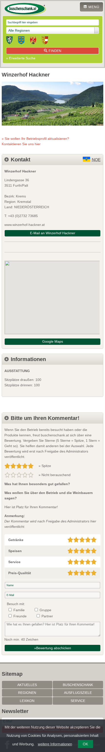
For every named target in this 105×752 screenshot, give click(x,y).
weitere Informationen (55, 744)
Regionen (27, 693)
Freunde (20, 616)
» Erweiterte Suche (20, 58)
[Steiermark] (9, 41)
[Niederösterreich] (21, 41)
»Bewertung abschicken (52, 648)
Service (78, 701)
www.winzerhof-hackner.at (24, 225)
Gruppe (45, 610)
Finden (55, 51)
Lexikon (27, 701)
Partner (47, 616)
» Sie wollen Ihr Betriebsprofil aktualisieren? (35, 141)
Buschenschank (78, 685)
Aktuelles (27, 685)
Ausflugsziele (78, 693)
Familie (19, 610)
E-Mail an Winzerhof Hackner (52, 233)
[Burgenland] (33, 41)
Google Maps (52, 341)
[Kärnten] (45, 41)
